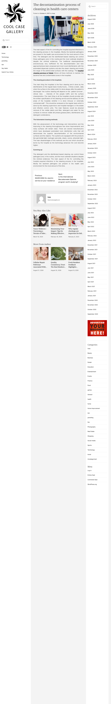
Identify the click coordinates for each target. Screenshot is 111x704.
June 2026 (91, 28)
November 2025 (93, 61)
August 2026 (91, 19)
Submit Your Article (7, 72)
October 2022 (92, 199)
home (89, 404)
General (90, 394)
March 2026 (91, 42)
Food (89, 385)
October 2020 (92, 309)
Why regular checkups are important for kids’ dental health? (75, 232)
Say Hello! (5, 68)
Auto (89, 348)
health (89, 399)
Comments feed (92, 479)
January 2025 (92, 88)
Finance (90, 381)
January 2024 (92, 143)
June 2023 (91, 166)
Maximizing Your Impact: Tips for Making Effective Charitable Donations (57, 233)
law (3, 64)
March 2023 (91, 176)
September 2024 (93, 107)
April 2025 (91, 79)
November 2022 (93, 194)
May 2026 (91, 33)
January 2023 (92, 185)
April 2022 (91, 226)
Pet (89, 422)
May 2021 (91, 277)
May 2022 (91, 222)
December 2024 (93, 93)
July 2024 (91, 116)
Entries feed (91, 475)
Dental (89, 362)
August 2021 (91, 263)
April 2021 (91, 282)
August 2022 (91, 208)
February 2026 (92, 47)
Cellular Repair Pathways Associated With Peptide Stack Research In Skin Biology (39, 268)
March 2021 (91, 286)
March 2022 (91, 231)
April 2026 (91, 38)
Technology (5, 57)
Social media (91, 440)
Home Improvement (94, 408)
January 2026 (92, 51)
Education (91, 367)
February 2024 (92, 139)
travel (89, 454)
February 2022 (92, 236)
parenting (4, 61)
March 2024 (91, 134)
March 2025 (91, 84)
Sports (90, 445)
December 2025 (93, 56)
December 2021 (92, 245)
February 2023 (92, 180)
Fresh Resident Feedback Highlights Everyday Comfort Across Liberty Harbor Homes (75, 268)
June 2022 (91, 217)
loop (53, 13)
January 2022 (92, 240)
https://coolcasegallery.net (54, 200)
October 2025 (92, 65)
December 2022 (93, 189)
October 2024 (92, 102)
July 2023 (91, 162)
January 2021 (92, 295)
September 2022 (93, 203)
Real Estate (91, 431)
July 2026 (91, 24)
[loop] (41, 198)
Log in (89, 470)
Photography (91, 427)
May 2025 (91, 74)
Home (3, 53)
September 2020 (93, 314)
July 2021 (91, 268)
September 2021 (93, 259)
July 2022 (91, 213)
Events (90, 376)
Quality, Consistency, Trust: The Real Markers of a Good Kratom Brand (58, 267)
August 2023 (91, 157)
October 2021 (92, 254)
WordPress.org (92, 484)
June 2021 (91, 272)
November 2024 (93, 97)
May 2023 (91, 171)
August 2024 (91, 111)
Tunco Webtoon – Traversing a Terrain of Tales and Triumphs (40, 232)
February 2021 (92, 291)
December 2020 (93, 300)
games (90, 390)
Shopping (90, 436)
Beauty (90, 353)
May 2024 (91, 125)
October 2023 (92, 153)
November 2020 (93, 305)
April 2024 (91, 130)
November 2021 (92, 249)
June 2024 (91, 120)
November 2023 (93, 148)
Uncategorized (92, 459)
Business (90, 358)
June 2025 (91, 70)
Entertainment (92, 371)
